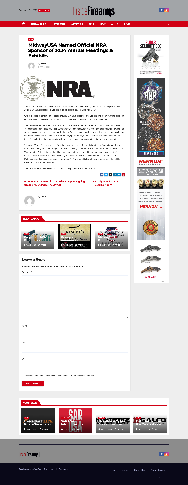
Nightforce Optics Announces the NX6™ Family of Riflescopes (111, 426)
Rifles (127, 24)
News (102, 24)
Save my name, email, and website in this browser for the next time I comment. (60, 376)
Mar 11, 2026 (31, 429)
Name (25, 326)
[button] (168, 24)
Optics (101, 418)
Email (25, 342)
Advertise (77, 24)
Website (25, 359)
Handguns (65, 418)
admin (43, 64)
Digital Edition (39, 24)
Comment (27, 272)
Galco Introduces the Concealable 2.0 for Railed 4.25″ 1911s (150, 426)
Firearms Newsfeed (158, 470)
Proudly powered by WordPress (31, 469)
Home (113, 470)
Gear (91, 24)
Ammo (114, 24)
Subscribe (60, 24)
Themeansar (63, 469)
